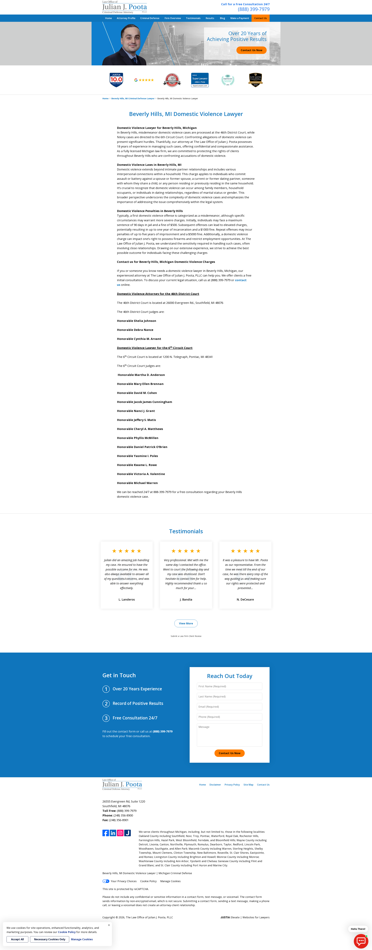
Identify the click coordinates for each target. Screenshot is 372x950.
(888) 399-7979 (254, 9)
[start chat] (361, 941)
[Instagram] (120, 833)
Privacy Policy (232, 784)
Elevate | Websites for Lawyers (245, 917)
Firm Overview (173, 18)
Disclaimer (215, 784)
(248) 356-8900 (123, 815)
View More (186, 623)
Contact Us (260, 18)
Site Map (248, 784)
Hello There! (358, 929)
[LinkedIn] (113, 833)
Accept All (17, 939)
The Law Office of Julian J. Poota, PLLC (149, 917)
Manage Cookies (170, 881)
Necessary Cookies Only (49, 939)
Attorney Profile (126, 18)
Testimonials (193, 18)
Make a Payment (239, 18)
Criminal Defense (149, 18)
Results (210, 18)
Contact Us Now (251, 50)
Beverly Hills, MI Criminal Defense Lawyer (132, 98)
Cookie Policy (148, 881)
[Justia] (127, 833)
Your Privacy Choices (124, 881)
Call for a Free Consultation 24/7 (245, 4)
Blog (222, 18)
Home (108, 18)
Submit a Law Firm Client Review (186, 636)
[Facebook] (105, 833)
